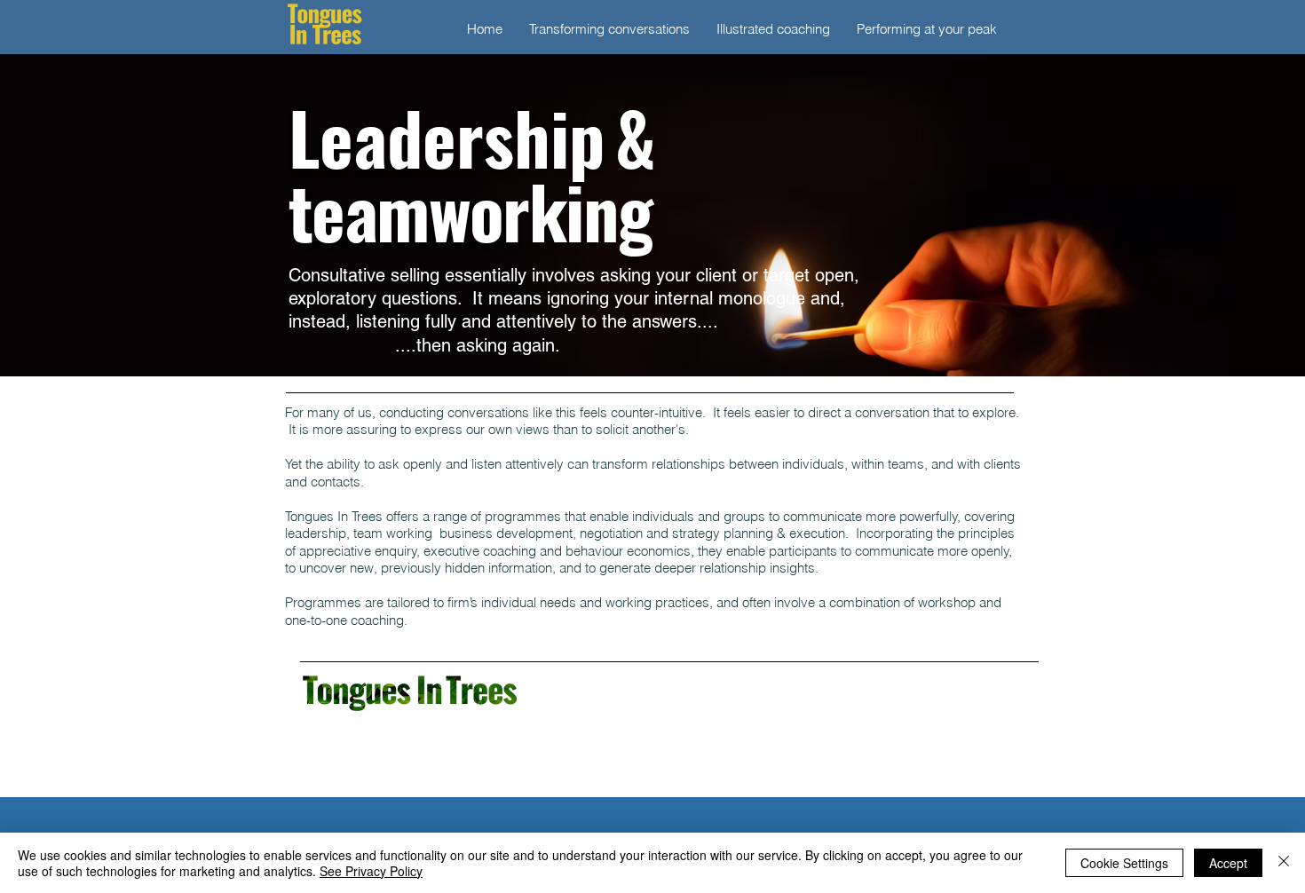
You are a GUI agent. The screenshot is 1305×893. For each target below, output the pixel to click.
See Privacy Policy (371, 871)
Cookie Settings (1124, 863)
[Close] (1283, 863)
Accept (1228, 863)
